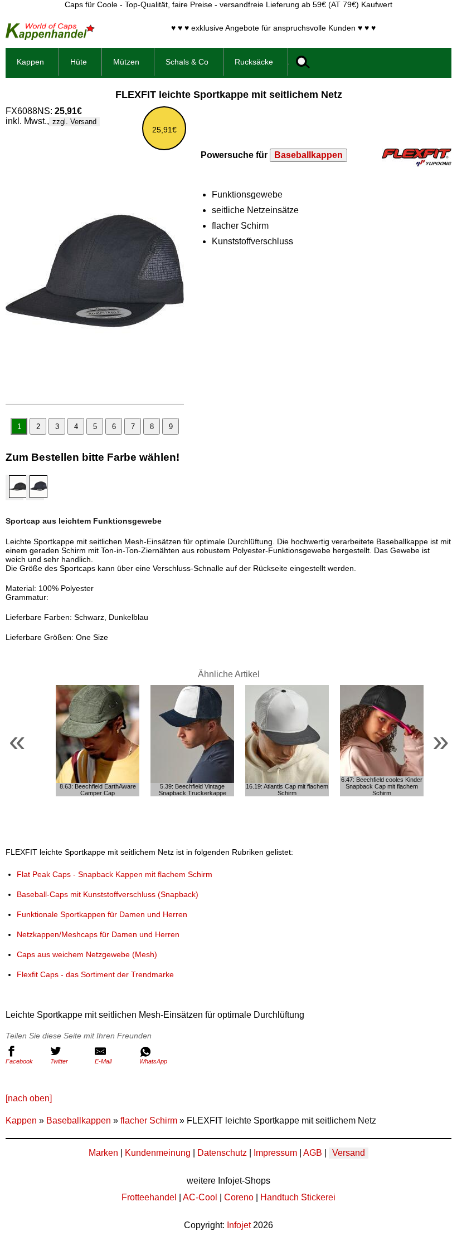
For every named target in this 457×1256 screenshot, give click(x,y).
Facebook (19, 1061)
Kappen (21, 1120)
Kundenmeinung (158, 1153)
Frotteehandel (149, 1197)
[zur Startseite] (50, 37)
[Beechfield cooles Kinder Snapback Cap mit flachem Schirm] (382, 740)
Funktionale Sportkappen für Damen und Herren (102, 914)
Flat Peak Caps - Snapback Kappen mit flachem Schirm (114, 874)
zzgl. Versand (74, 121)
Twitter (59, 1061)
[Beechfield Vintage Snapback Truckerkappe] (192, 740)
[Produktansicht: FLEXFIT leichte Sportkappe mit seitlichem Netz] (95, 271)
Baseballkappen (308, 155)
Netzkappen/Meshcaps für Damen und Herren (98, 934)
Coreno (239, 1197)
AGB (312, 1153)
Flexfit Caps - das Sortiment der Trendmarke (95, 974)
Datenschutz (222, 1153)
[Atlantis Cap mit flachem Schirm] (287, 740)
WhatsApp (153, 1061)
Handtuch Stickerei (298, 1197)
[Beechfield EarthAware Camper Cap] (97, 740)
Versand (348, 1153)
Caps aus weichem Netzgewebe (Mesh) (87, 954)
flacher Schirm (148, 1120)
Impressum (275, 1153)
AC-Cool (200, 1197)
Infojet (239, 1225)
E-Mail (103, 1061)
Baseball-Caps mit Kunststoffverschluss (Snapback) (107, 894)
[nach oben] (29, 1098)
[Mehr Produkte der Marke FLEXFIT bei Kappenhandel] (416, 163)
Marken (103, 1153)
